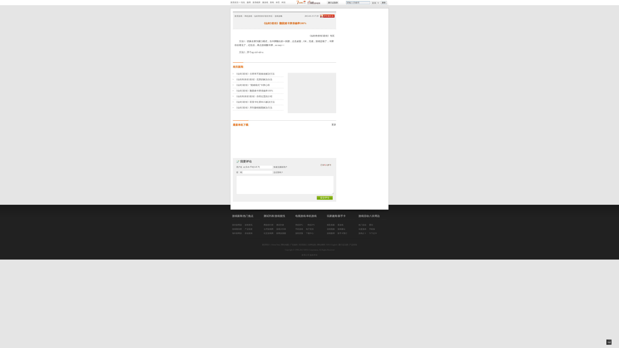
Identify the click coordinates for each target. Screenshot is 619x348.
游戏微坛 (341, 229)
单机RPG (299, 225)
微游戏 (265, 2)
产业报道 (248, 229)
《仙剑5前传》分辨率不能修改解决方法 (255, 74)
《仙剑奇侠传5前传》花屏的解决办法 (253, 79)
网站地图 (285, 245)
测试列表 (280, 225)
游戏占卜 (362, 233)
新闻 (272, 2)
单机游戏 (248, 16)
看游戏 (340, 225)
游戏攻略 (278, 16)
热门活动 (362, 225)
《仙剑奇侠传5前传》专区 (321, 36)
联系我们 (303, 245)
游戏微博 (331, 233)
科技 (283, 2)
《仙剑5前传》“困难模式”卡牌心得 (252, 85)
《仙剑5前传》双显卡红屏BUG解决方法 (255, 102)
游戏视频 (331, 229)
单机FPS (311, 225)
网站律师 (321, 245)
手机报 (372, 229)
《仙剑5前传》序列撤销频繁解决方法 (253, 107)
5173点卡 (373, 233)
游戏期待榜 (237, 229)
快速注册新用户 (280, 167)
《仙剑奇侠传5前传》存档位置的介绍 (253, 96)
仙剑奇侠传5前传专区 (263, 16)
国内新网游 (237, 225)
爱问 (371, 225)
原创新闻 (248, 233)
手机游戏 (299, 229)
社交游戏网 (268, 233)
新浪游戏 (238, 16)
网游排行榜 (268, 225)
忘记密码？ (278, 172)
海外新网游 (237, 233)
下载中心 (310, 233)
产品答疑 (353, 245)
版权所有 (314, 255)
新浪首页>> (236, 2)
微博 (249, 2)
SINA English (331, 245)
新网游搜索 (281, 233)
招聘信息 (312, 245)
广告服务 (294, 245)
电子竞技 (310, 229)
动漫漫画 (362, 229)
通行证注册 (343, 245)
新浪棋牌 (256, 2)
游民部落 (299, 233)
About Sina (275, 245)
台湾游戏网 (268, 229)
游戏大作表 (281, 229)
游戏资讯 (248, 225)
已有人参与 (325, 165)
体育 (278, 2)
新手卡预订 (342, 233)
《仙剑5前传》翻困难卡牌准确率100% (254, 91)
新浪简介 (266, 245)
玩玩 (243, 2)
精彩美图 (331, 225)
